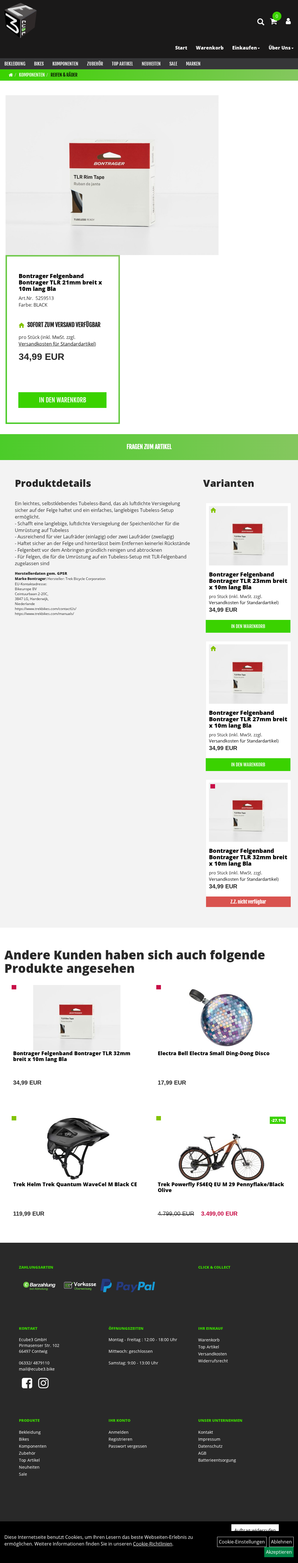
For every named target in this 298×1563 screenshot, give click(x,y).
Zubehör (95, 64)
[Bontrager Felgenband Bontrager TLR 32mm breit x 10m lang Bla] (76, 1043)
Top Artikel (122, 64)
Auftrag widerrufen (255, 1530)
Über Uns (280, 48)
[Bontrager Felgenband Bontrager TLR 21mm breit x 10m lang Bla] (112, 175)
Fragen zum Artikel (149, 446)
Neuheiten (151, 64)
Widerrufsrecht (213, 1361)
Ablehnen (281, 1542)
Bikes (39, 64)
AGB (202, 1453)
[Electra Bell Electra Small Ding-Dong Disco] (221, 1043)
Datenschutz (210, 1446)
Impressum (209, 1439)
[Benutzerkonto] (288, 21)
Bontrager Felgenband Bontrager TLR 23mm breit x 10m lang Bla (248, 580)
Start (181, 48)
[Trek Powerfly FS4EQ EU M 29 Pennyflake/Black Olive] (221, 1174)
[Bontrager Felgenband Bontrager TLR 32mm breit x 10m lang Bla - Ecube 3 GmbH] (248, 812)
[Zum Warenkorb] (273, 22)
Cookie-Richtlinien (152, 1544)
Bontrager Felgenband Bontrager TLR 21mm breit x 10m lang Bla (60, 282)
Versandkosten (212, 1354)
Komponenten (65, 64)
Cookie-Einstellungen (242, 1542)
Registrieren (120, 1439)
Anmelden (119, 1432)
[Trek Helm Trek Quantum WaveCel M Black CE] (76, 1174)
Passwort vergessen (128, 1446)
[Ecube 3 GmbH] (20, 20)
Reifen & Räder (64, 75)
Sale (173, 64)
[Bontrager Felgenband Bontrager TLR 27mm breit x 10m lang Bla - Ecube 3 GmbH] (248, 673)
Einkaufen (244, 48)
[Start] (11, 75)
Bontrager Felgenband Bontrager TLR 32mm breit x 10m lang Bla (248, 857)
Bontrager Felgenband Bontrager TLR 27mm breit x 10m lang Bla (248, 719)
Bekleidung (14, 64)
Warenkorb (210, 48)
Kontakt (205, 1432)
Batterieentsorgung (217, 1460)
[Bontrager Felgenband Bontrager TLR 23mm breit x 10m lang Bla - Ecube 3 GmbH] (248, 535)
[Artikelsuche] (260, 22)
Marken (193, 64)
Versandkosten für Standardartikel (57, 344)
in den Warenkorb (62, 400)
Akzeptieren (279, 1552)
